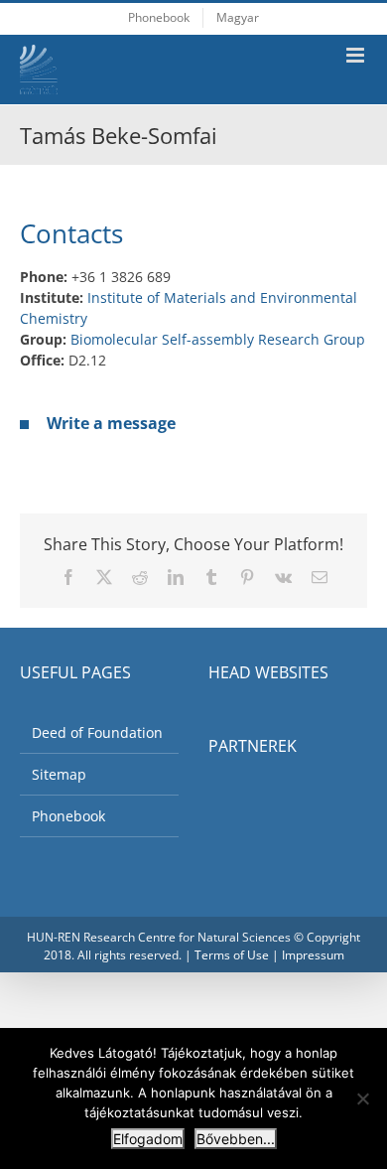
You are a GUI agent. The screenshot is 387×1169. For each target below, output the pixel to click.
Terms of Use (231, 955)
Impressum (313, 955)
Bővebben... (235, 1138)
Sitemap (59, 774)
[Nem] (362, 1098)
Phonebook (68, 815)
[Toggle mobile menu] (356, 55)
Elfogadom (148, 1138)
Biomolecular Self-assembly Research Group (217, 339)
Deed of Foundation (97, 732)
